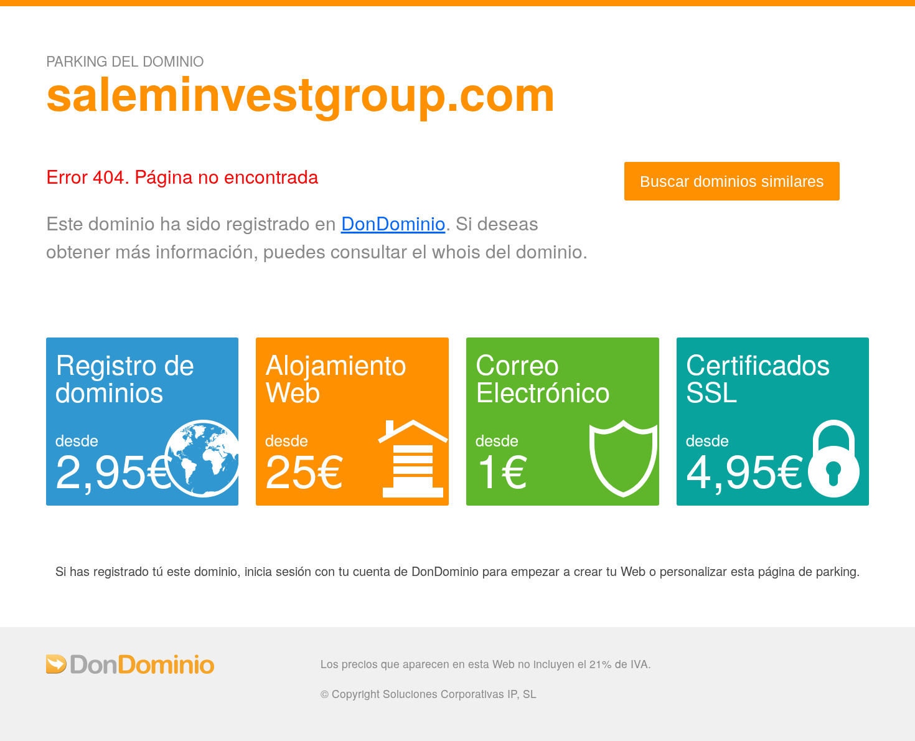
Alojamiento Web (335, 377)
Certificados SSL (758, 377)
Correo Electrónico (543, 377)
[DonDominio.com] (130, 669)
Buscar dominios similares (732, 181)
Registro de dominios (124, 377)
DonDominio (393, 222)
